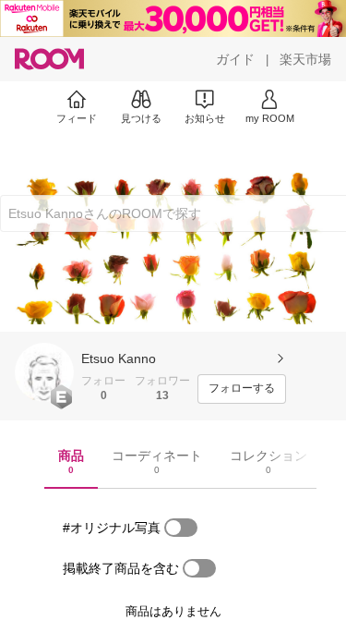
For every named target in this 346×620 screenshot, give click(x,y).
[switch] (180, 527)
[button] (44, 372)
